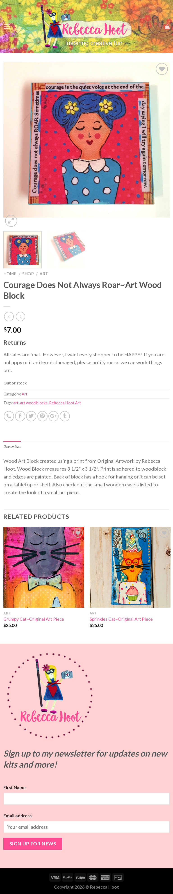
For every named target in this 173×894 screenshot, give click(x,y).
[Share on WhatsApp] (9, 416)
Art (44, 273)
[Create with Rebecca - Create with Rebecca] (86, 26)
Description (12, 446)
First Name (14, 787)
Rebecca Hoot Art (65, 402)
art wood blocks (34, 402)
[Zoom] (11, 221)
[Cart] (167, 26)
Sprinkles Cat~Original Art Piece (121, 619)
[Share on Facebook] (20, 416)
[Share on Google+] (53, 416)
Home (9, 273)
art (15, 402)
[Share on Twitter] (31, 416)
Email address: (18, 815)
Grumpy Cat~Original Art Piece (33, 619)
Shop (28, 273)
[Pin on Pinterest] (42, 416)
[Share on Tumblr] (65, 416)
